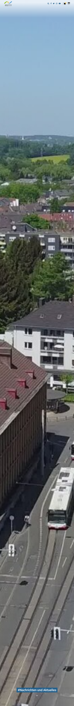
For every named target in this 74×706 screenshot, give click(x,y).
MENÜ (69, 4)
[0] (64, 4)
